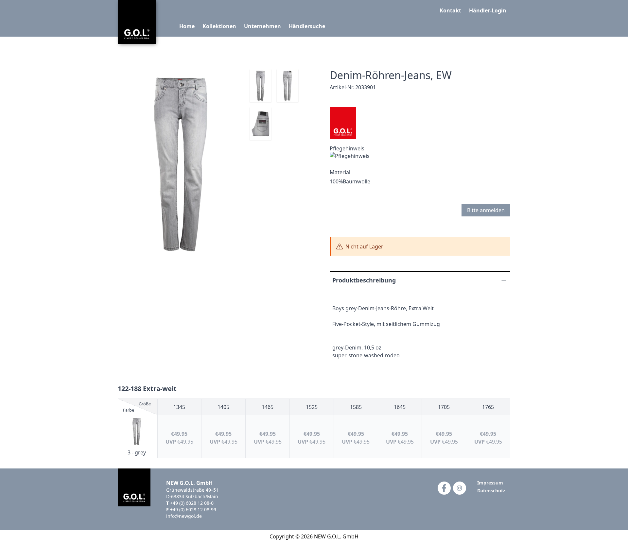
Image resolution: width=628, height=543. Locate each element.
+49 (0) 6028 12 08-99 (193, 509)
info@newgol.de (184, 516)
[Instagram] (459, 488)
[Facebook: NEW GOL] (444, 488)
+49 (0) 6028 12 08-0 (192, 503)
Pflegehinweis (347, 148)
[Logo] (137, 22)
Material (340, 172)
